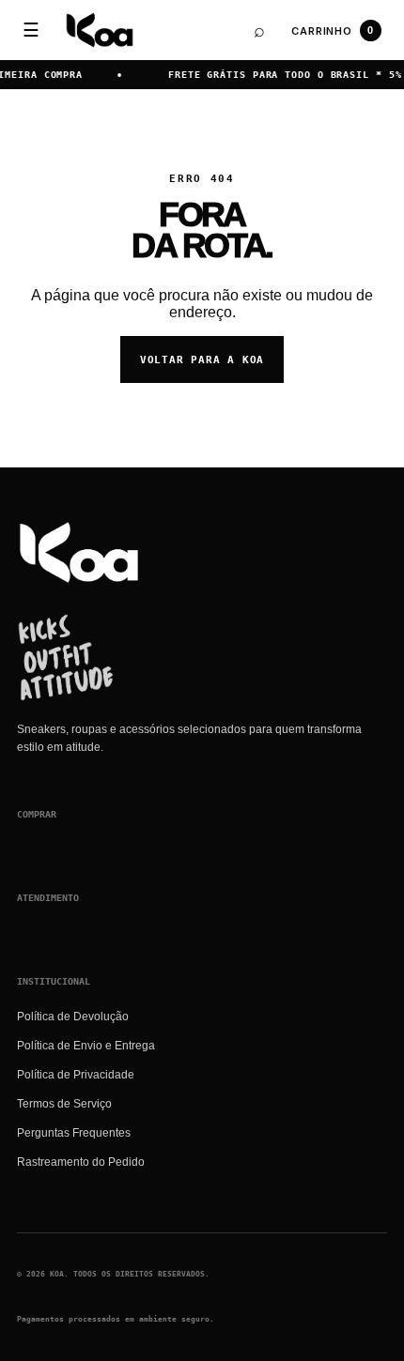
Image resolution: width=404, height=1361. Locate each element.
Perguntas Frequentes (74, 1132)
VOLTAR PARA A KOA (202, 360)
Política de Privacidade (75, 1074)
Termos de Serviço (64, 1103)
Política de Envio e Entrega (86, 1045)
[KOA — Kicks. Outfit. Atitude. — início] (99, 30)
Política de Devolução (73, 1016)
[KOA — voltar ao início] (79, 552)
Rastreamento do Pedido (81, 1162)
